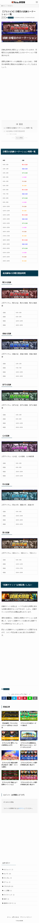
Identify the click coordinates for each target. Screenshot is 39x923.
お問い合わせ (15, 917)
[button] (4, 698)
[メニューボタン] (37, 2)
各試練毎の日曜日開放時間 (15, 131)
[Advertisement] (19, 94)
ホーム (9, 917)
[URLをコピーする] (35, 698)
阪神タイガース (10, 903)
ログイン (21, 808)
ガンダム (8, 878)
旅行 (6, 899)
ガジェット (8, 869)
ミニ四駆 (8, 890)
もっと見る (19, 137)
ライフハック (9, 895)
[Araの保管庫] (19, 2)
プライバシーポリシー (26, 917)
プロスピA (11, 17)
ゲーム (7, 882)
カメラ (7, 873)
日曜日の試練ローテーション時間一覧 (19, 128)
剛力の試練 (13, 134)
